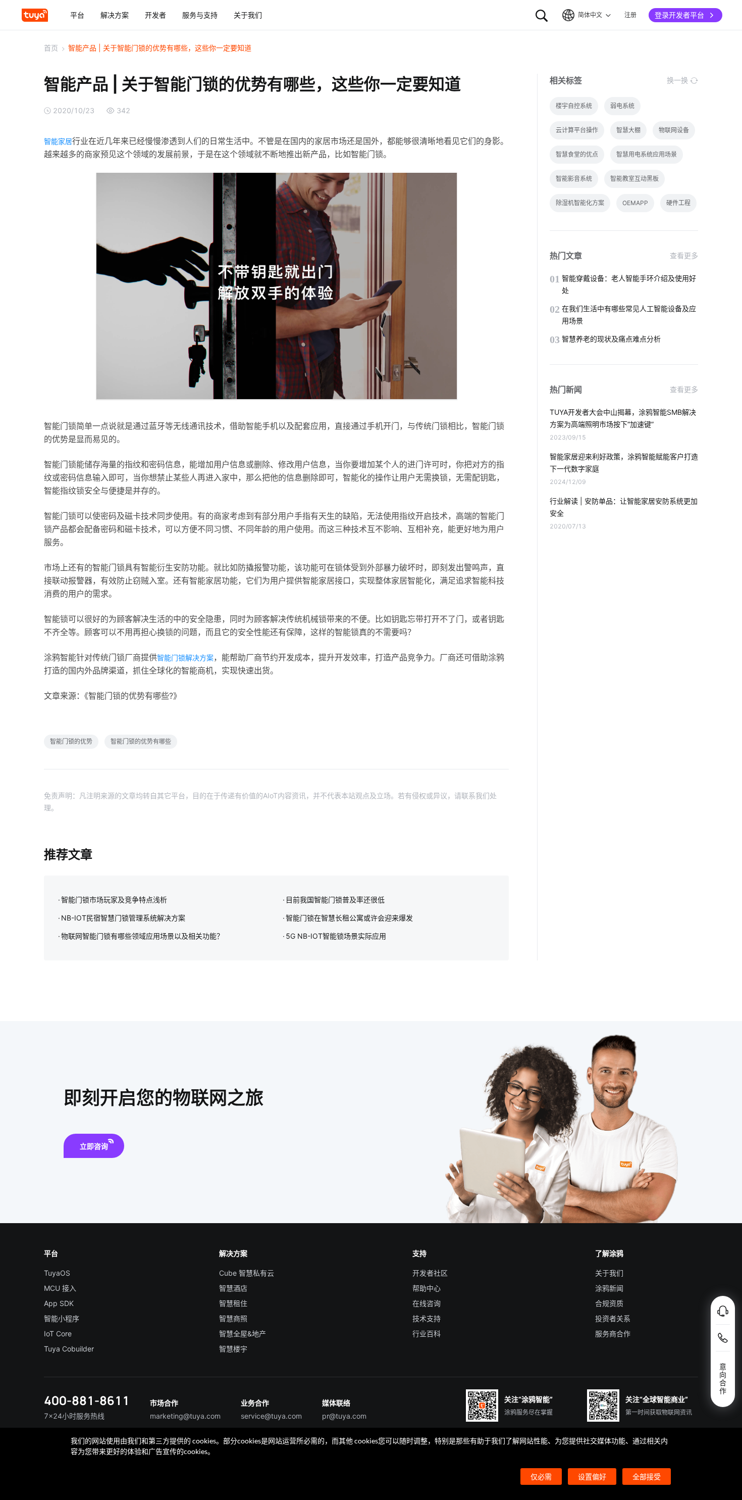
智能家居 (58, 141)
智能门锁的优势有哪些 (141, 741)
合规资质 (609, 1303)
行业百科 (426, 1333)
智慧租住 (233, 1303)
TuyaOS (57, 1273)
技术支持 (426, 1318)
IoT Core (58, 1333)
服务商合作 (612, 1333)
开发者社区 (430, 1273)
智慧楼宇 (233, 1348)
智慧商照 (233, 1318)
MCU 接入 (60, 1288)
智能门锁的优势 (71, 741)
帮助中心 (426, 1288)
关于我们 (609, 1273)
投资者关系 (612, 1318)
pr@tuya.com (344, 1416)
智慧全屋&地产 (242, 1333)
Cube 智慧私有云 (246, 1273)
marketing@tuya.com (185, 1416)
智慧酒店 (233, 1288)
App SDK (59, 1303)
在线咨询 (426, 1303)
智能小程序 (61, 1318)
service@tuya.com (271, 1416)
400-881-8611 (87, 1400)
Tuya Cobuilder (69, 1348)
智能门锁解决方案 (185, 657)
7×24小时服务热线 (74, 1416)
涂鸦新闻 (609, 1288)
